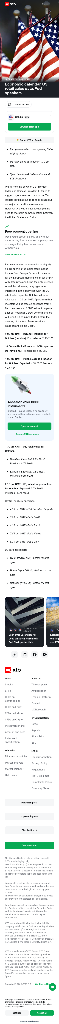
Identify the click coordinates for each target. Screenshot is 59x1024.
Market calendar (14, 768)
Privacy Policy (39, 763)
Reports (35, 730)
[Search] (44, 4)
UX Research (38, 709)
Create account (29, 845)
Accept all (42, 1012)
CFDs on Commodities (12, 698)
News (34, 723)
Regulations (38, 769)
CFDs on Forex (13, 707)
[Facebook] (34, 654)
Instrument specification (12, 740)
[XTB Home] (9, 4)
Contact (35, 703)
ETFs (8, 690)
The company (39, 684)
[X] (44, 654)
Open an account (29, 426)
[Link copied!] (14, 654)
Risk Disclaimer (40, 775)
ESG (33, 742)
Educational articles (16, 756)
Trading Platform (41, 697)
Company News (40, 788)
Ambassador (38, 690)
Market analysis (14, 762)
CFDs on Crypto (14, 719)
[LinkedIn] (24, 654)
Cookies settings (43, 984)
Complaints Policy (41, 782)
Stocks (9, 684)
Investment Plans (15, 725)
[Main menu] (52, 4)
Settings (17, 1012)
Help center (11, 775)
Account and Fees (15, 732)
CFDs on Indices (14, 713)
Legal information (41, 757)
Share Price (37, 736)
